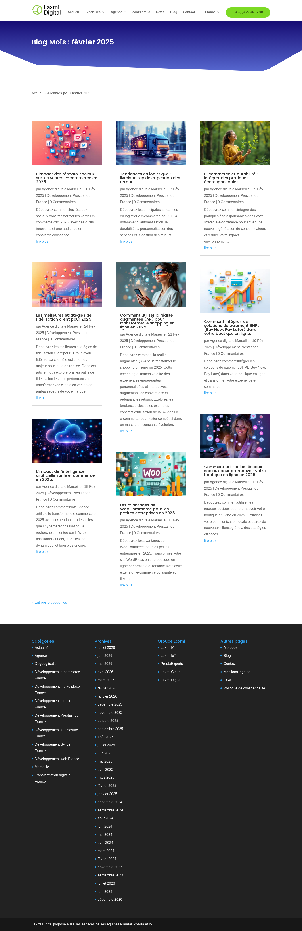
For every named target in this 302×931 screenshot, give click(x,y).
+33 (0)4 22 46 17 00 (248, 12)
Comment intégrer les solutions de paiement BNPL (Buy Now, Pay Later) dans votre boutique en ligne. (231, 327)
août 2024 (105, 818)
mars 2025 (106, 777)
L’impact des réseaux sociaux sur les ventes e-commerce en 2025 (66, 178)
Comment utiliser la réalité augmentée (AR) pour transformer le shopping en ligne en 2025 (147, 321)
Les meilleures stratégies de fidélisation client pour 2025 (64, 317)
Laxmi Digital (171, 680)
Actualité (41, 647)
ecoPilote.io (141, 12)
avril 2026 (105, 672)
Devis (160, 12)
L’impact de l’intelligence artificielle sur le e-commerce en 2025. (65, 475)
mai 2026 (105, 664)
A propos (230, 647)
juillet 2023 (106, 883)
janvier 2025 (107, 794)
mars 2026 (106, 680)
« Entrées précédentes (49, 602)
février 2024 (107, 859)
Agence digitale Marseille (62, 189)
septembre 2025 (110, 729)
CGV (227, 680)
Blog (173, 12)
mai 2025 (105, 761)
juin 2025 (105, 753)
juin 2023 (105, 891)
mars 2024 (106, 851)
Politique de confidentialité (244, 688)
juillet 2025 (106, 745)
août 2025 (105, 737)
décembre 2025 (110, 704)
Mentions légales (237, 672)
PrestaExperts (172, 664)
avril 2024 (105, 843)
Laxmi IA (167, 647)
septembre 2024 (110, 810)
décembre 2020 (110, 899)
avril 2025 (105, 769)
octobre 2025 (108, 721)
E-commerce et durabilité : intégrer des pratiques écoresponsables (231, 178)
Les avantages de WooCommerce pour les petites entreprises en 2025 (147, 509)
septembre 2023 (110, 875)
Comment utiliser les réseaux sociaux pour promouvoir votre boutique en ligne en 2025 (235, 470)
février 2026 (107, 688)
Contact (189, 12)
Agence (116, 12)
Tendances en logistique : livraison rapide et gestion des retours (150, 178)
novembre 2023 (110, 867)
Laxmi (165, 656)
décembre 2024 (110, 802)
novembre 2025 (110, 712)
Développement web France (57, 759)
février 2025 (107, 786)
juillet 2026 (106, 647)
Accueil (73, 12)
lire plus (42, 241)
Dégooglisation (47, 664)
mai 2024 (105, 834)
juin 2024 (105, 826)
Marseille (42, 767)
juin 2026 (105, 656)
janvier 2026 (107, 696)
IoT (173, 656)
